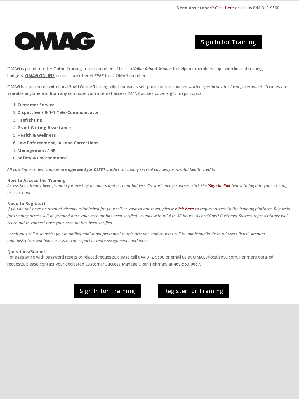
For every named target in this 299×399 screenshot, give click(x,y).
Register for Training (193, 291)
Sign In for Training (228, 42)
